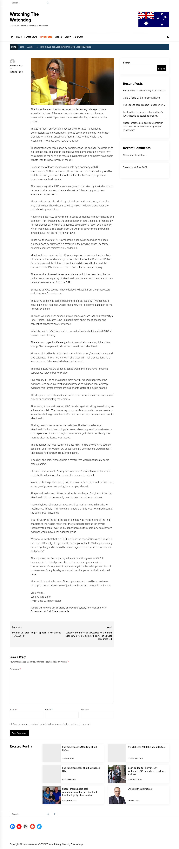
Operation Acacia (60, 611)
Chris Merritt (45, 607)
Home (19, 37)
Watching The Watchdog (24, 17)
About (68, 37)
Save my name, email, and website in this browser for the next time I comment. (52, 724)
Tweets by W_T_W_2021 (135, 167)
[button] (168, 37)
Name (13, 709)
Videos (58, 37)
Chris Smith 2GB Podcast (140, 789)
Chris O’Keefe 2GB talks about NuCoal (142, 97)
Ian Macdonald (72, 607)
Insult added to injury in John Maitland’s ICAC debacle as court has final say (146, 771)
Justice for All (16, 65)
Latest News (30, 37)
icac (83, 607)
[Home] (12, 37)
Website (85, 709)
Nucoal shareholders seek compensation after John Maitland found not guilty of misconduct (143, 126)
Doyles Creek (58, 607)
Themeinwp (77, 844)
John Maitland (93, 607)
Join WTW (78, 37)
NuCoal (47, 611)
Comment (15, 669)
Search (126, 62)
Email (48, 709)
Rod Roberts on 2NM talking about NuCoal (144, 90)
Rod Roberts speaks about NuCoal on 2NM (144, 105)
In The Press (46, 37)
